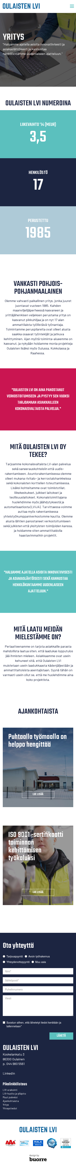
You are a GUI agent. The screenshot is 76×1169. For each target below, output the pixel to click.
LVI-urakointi (10, 1089)
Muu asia (40, 962)
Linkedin (9, 1073)
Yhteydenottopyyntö (18, 962)
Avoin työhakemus (39, 956)
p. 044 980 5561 (14, 1064)
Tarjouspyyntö (14, 956)
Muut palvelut (10, 1097)
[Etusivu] (21, 6)
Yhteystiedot (10, 1108)
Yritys (6, 1104)
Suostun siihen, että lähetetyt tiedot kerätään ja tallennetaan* (33, 1024)
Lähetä (61, 1036)
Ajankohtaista (11, 1100)
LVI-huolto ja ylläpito (14, 1093)
